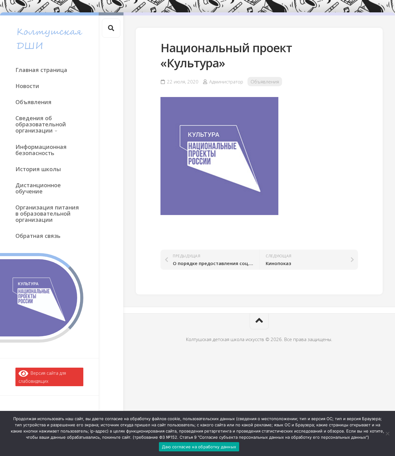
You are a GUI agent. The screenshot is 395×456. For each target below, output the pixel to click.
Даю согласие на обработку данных (199, 446)
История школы (38, 169)
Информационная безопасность (41, 150)
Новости (27, 86)
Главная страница (41, 70)
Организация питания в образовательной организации (47, 213)
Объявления (33, 102)
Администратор (226, 81)
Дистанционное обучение (38, 188)
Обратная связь (37, 235)
